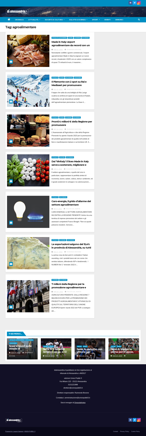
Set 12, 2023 (58, 129)
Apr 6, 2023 (58, 169)
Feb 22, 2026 (58, 49)
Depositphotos (80, 403)
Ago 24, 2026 (16, 352)
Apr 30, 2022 (58, 291)
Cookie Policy (135, 431)
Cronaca (19, 20)
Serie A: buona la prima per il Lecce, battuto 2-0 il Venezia (122, 353)
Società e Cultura (54, 20)
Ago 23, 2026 (117, 356)
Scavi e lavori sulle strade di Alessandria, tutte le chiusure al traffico (21, 350)
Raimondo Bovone (73, 49)
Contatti (115, 431)
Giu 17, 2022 (58, 252)
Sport (95, 20)
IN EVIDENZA (85, 37)
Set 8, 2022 (58, 209)
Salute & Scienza (77, 20)
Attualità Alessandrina (59, 37)
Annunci (119, 20)
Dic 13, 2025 (58, 89)
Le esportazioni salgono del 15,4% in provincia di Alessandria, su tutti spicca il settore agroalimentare (71, 248)
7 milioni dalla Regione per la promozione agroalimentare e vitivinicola (69, 287)
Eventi (108, 20)
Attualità (33, 20)
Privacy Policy (124, 431)
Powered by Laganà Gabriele (14, 431)
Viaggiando (77, 77)
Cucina (71, 37)
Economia (77, 37)
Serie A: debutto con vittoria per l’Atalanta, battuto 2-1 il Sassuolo (89, 353)
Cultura (62, 157)
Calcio (46, 346)
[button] (139, 20)
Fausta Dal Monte (73, 209)
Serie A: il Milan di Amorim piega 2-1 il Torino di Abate (54, 352)
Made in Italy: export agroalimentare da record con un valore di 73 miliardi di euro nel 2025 (72, 45)
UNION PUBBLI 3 (29, 431)
